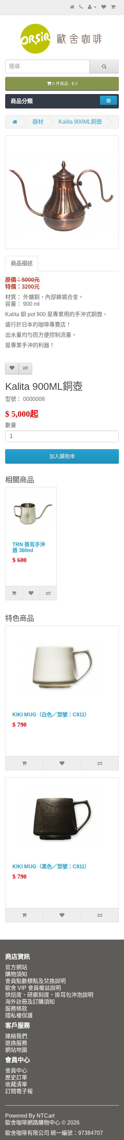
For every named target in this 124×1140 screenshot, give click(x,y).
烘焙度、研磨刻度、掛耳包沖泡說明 (49, 995)
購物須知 (16, 974)
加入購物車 (62, 456)
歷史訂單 (16, 1077)
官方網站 (16, 967)
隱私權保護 (19, 1015)
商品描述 (22, 263)
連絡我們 (16, 1036)
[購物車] (113, 7)
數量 (10, 425)
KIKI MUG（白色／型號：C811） (51, 714)
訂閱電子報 (19, 1091)
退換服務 (16, 1043)
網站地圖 (16, 1050)
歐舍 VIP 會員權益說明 (33, 988)
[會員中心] (92, 7)
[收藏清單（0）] (103, 7)
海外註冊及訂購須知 (30, 1002)
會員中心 (16, 1071)
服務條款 (16, 1009)
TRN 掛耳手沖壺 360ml (28, 547)
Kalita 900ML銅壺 (80, 122)
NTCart (45, 1116)
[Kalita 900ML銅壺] (62, 192)
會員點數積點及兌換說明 (35, 981)
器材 (37, 122)
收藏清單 (16, 1084)
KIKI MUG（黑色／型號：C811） (51, 866)
